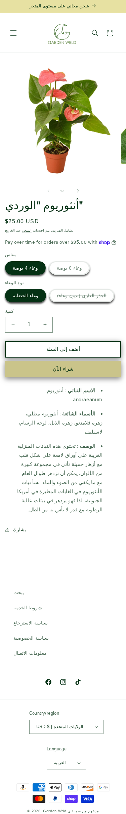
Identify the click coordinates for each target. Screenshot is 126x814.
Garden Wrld (55, 811)
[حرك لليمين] (78, 190)
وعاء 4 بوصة (25, 268)
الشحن (27, 230)
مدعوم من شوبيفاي (83, 811)
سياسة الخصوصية (31, 638)
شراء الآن (63, 369)
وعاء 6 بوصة (73, 270)
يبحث (18, 592)
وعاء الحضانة (25, 295)
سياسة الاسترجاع (30, 622)
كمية (9, 311)
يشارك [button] (19, 529)
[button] (13, 33)
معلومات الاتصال (30, 653)
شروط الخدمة (27, 607)
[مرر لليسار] (48, 190)
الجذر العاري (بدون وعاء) (85, 297)
